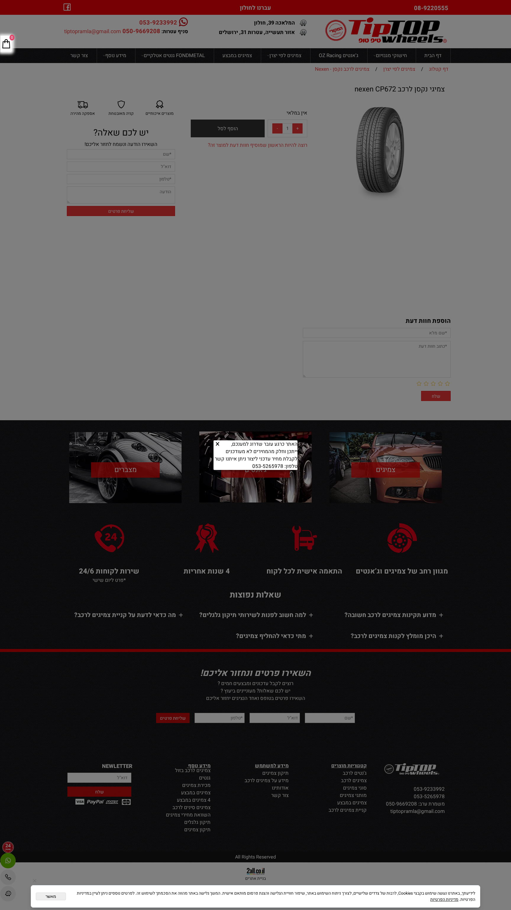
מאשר (51, 896)
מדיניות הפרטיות (444, 899)
